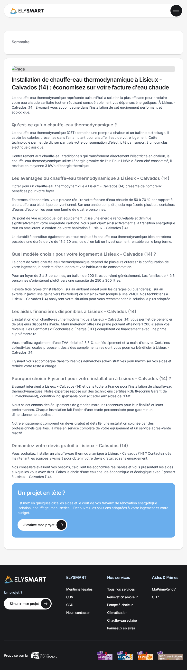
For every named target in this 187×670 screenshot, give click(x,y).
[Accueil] (27, 11)
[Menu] (176, 11)
